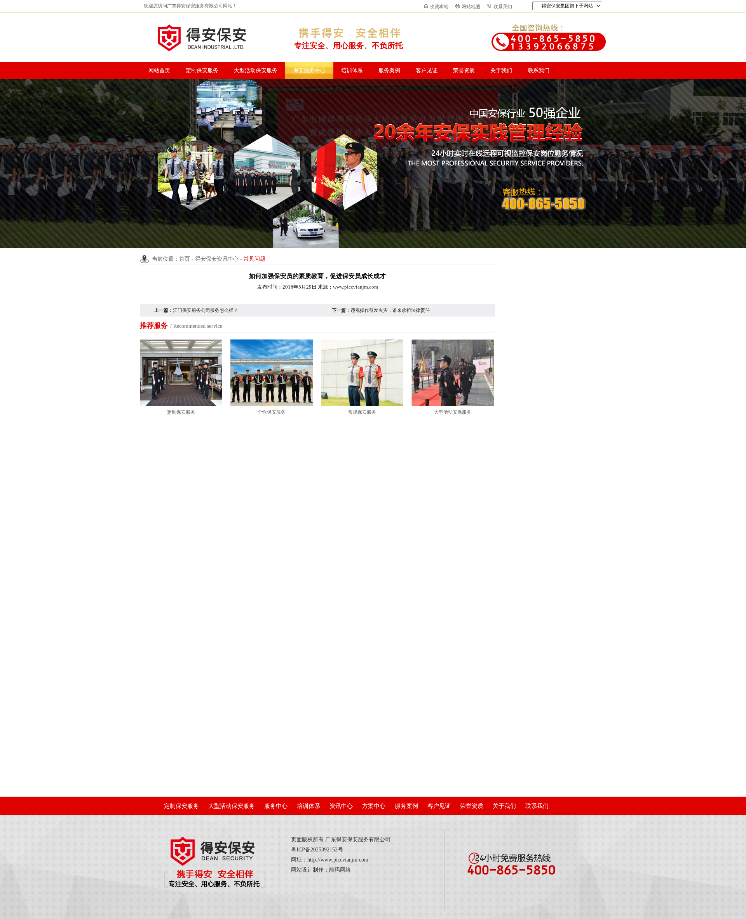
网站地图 (471, 6)
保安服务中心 (309, 70)
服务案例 (389, 70)
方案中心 (373, 806)
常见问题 (254, 259)
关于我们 (501, 70)
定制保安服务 (202, 70)
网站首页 (159, 70)
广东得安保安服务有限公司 (357, 839)
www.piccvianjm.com (355, 287)
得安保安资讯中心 (217, 259)
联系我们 (502, 6)
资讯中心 (341, 806)
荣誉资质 (464, 70)
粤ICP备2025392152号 (317, 850)
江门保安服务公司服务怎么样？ (205, 310)
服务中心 (276, 806)
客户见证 (426, 70)
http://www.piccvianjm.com (337, 860)
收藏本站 (439, 6)
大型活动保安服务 (255, 70)
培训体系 (352, 70)
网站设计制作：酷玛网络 (321, 870)
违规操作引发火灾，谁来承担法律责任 (390, 310)
